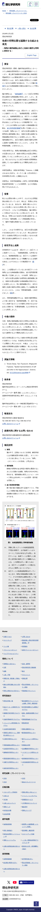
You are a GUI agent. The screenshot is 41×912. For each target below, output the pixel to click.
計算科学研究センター (10, 739)
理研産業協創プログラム (29, 719)
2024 (5, 782)
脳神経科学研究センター (10, 752)
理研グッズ (6, 807)
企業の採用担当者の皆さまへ (11, 847)
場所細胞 (19, 94)
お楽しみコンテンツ (9, 803)
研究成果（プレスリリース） (18, 11)
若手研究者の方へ (27, 859)
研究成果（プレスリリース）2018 (16, 13)
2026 (5, 778)
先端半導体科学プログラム (11, 719)
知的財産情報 (7, 824)
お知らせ (6, 796)
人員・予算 (6, 675)
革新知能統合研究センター (11, 745)
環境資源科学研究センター (11, 758)
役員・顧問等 (26, 664)
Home (4, 11)
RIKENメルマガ (28, 882)
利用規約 (24, 646)
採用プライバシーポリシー (30, 650)
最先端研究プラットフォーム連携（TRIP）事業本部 (30, 702)
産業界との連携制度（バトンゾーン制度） (30, 825)
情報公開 (24, 678)
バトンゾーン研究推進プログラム (11, 724)
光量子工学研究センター (10, 762)
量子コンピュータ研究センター (30, 740)
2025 (23, 778)
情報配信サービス (27, 799)
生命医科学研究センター (10, 748)
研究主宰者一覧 (8, 701)
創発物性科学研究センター (30, 758)
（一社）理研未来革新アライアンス (30, 841)
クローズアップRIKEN (10, 792)
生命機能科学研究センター (30, 748)
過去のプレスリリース (29, 782)
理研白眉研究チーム (28, 729)
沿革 (4, 667)
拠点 (23, 671)
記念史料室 (6, 814)
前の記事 (10, 28)
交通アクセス (7, 636)
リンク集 (6, 646)
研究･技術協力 (7, 830)
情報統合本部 (26, 745)
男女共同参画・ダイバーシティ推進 (30, 686)
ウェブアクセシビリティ (10, 653)
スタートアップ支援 (28, 834)
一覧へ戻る (22, 28)
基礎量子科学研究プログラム (11, 714)
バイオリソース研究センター (30, 754)
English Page (32, 55)
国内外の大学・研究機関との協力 (30, 847)
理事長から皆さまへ (9, 664)
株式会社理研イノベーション (11, 835)
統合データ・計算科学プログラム (11, 708)
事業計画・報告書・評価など (11, 680)
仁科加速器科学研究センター (30, 763)
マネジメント (26, 675)
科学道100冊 (7, 810)
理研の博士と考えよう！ (29, 792)
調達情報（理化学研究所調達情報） (30, 642)
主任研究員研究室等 (9, 729)
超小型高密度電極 (14, 128)
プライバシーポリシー (10, 650)
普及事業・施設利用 (28, 830)
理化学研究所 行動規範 (29, 667)
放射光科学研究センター (10, 768)
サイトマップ (7, 640)
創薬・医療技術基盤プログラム (30, 714)
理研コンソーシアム (9, 840)
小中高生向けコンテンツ (29, 803)
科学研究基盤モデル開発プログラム (30, 708)
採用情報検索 (7, 859)
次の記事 (33, 28)
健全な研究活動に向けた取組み (11, 686)
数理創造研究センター (29, 733)
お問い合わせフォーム (10, 424)
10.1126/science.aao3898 (19, 372)
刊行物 (5, 799)
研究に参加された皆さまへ (11, 691)
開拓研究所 (25, 723)
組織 (4, 671)
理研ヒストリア (27, 810)
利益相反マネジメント (29, 691)
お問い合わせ (26, 636)
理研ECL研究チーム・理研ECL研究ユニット (11, 734)
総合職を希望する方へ (10, 862)
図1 (11, 293)
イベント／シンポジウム (29, 796)
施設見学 (24, 807)
